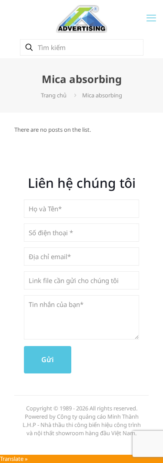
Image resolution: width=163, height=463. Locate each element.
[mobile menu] (151, 17)
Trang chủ (54, 95)
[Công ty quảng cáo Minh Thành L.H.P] (81, 18)
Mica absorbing (102, 95)
